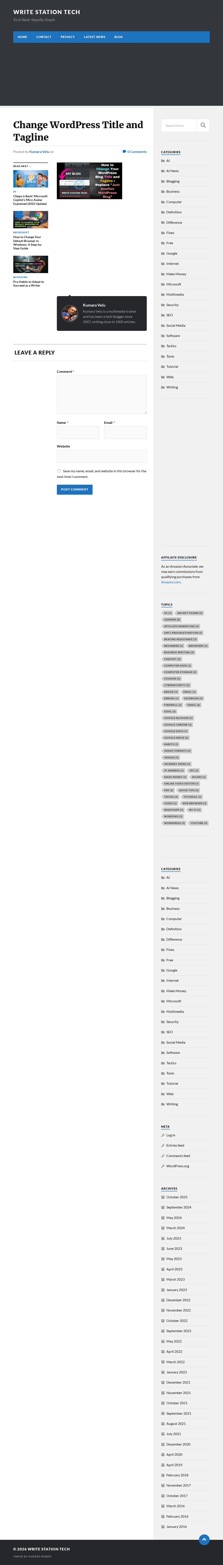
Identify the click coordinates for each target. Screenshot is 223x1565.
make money (175, 777)
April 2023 (174, 1269)
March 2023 (175, 1279)
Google (171, 253)
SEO (169, 315)
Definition (174, 212)
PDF (168, 790)
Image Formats (177, 750)
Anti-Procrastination (183, 632)
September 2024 (178, 1207)
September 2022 (178, 1331)
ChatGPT (172, 659)
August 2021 (176, 1423)
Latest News (94, 37)
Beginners (173, 645)
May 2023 (174, 1259)
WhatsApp (173, 809)
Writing (172, 387)
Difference (174, 222)
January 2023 (176, 1290)
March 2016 (175, 1506)
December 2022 (178, 1300)
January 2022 (176, 1372)
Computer (174, 202)
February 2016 (177, 1516)
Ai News (172, 171)
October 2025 (177, 1197)
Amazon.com (171, 582)
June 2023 (174, 1248)
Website (63, 446)
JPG (193, 770)
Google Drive (176, 737)
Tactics (171, 346)
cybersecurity (177, 685)
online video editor (181, 783)
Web (170, 377)
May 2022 (174, 1341)
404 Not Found (190, 613)
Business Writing (179, 652)
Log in (170, 1135)
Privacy (68, 37)
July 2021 (173, 1434)
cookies (172, 678)
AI (168, 160)
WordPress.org (177, 1166)
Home (22, 37)
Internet (172, 263)
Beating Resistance (180, 639)
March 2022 (175, 1362)
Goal (170, 711)
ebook (171, 691)
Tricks (171, 796)
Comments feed (178, 1156)
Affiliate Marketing (181, 626)
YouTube (199, 823)
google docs (176, 731)
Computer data (177, 665)
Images (171, 757)
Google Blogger (178, 717)
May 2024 (174, 1217)
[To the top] (204, 1539)
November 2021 (178, 1393)
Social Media (175, 325)
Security (172, 305)
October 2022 (177, 1320)
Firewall (173, 704)
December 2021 (178, 1382)
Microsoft (173, 284)
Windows (173, 816)
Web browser (194, 803)
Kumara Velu (39, 151)
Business (173, 191)
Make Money (176, 274)
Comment (65, 371)
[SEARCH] (203, 125)
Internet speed (177, 764)
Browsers (198, 645)
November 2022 (178, 1310)
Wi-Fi (195, 809)
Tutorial (172, 366)
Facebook (193, 698)
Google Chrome (178, 724)
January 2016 (176, 1526)
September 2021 (178, 1413)
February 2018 (177, 1475)
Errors (171, 698)
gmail (193, 704)
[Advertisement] (111, 75)
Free (169, 243)
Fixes (170, 232)
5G (168, 613)
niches (199, 777)
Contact (44, 37)
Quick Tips (189, 790)
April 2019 (174, 1465)
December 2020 (178, 1444)
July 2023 (173, 1238)
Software (173, 335)
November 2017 (178, 1485)
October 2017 (177, 1496)
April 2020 (174, 1454)
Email (109, 422)
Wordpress (174, 823)
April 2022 (174, 1351)
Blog (119, 37)
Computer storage (180, 672)
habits (171, 744)
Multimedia (175, 294)
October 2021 (177, 1403)
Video (170, 803)
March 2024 (175, 1228)
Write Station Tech (46, 12)
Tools (170, 356)
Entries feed (175, 1145)
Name (62, 422)
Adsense (172, 619)
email (189, 691)
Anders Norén (40, 1556)
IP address (174, 770)
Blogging (172, 181)
